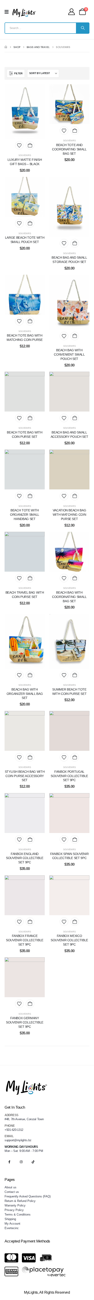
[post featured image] (25, 111)
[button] (16, 73)
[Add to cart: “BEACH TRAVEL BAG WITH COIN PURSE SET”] (30, 578)
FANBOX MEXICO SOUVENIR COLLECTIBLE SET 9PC (69, 940)
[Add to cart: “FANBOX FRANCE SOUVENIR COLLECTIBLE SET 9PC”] (30, 921)
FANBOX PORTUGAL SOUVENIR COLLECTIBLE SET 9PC (69, 776)
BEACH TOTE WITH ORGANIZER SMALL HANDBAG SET (24, 514)
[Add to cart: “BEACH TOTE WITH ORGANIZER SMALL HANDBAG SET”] (30, 496)
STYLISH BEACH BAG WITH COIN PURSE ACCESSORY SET (24, 776)
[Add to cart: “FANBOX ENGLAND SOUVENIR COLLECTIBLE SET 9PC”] (30, 839)
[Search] (82, 28)
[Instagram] (21, 1162)
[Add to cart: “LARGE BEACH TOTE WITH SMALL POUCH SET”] (30, 223)
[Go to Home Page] (6, 47)
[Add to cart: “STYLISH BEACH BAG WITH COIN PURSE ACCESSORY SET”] (30, 757)
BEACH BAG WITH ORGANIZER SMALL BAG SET (25, 694)
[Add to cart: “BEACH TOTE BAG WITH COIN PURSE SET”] (30, 418)
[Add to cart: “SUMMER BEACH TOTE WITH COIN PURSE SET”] (74, 675)
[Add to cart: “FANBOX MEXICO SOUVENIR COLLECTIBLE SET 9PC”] (74, 921)
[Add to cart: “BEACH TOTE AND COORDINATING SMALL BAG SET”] (74, 130)
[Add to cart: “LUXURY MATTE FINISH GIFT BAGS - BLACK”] (30, 145)
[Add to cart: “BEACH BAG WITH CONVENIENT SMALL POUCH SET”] (74, 336)
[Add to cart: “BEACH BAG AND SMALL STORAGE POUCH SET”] (74, 243)
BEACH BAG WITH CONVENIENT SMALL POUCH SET (69, 354)
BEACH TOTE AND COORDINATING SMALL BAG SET (69, 149)
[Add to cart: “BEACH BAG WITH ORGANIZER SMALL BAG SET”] (30, 675)
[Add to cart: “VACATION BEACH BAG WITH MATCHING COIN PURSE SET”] (74, 496)
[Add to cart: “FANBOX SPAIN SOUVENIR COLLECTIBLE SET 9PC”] (74, 839)
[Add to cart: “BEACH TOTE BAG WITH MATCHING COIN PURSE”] (30, 321)
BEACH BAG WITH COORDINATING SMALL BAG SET (69, 597)
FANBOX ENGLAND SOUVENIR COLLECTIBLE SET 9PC (24, 858)
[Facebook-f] (9, 1162)
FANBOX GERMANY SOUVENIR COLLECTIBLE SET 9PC (24, 1022)
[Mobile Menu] (8, 12)
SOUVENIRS (24, 155)
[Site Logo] (24, 13)
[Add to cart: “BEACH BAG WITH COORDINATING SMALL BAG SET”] (74, 578)
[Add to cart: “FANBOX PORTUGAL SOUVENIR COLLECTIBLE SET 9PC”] (74, 757)
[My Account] (72, 11)
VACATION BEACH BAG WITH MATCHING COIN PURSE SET (69, 514)
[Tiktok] (33, 1162)
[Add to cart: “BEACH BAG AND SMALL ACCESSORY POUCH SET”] (74, 418)
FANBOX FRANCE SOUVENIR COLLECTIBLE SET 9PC (24, 940)
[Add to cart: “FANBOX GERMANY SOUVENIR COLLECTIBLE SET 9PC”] (30, 1003)
